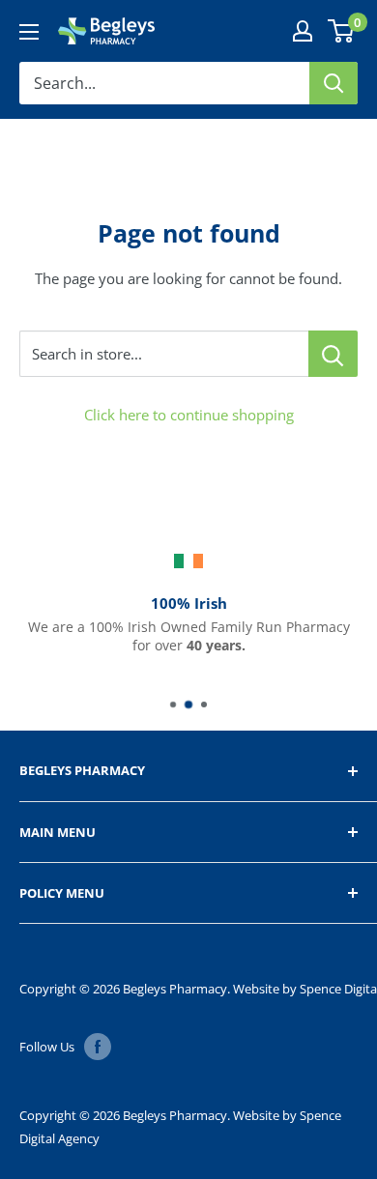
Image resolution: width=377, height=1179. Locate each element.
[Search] (333, 83)
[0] (342, 31)
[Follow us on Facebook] (97, 1046)
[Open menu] (29, 32)
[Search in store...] (333, 354)
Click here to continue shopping (189, 414)
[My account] (302, 31)
